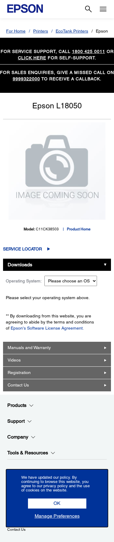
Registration (19, 372)
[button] (57, 503)
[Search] (88, 9)
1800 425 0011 (88, 51)
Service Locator (22, 249)
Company (17, 437)
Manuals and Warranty (29, 347)
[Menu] (103, 9)
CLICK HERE (32, 57)
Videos (14, 360)
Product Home (79, 229)
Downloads (20, 265)
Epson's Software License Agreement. (47, 328)
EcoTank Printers (72, 31)
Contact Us (18, 385)
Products (16, 405)
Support (16, 421)
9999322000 (26, 78)
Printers (40, 31)
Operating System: (24, 280)
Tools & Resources (27, 453)
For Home (16, 31)
